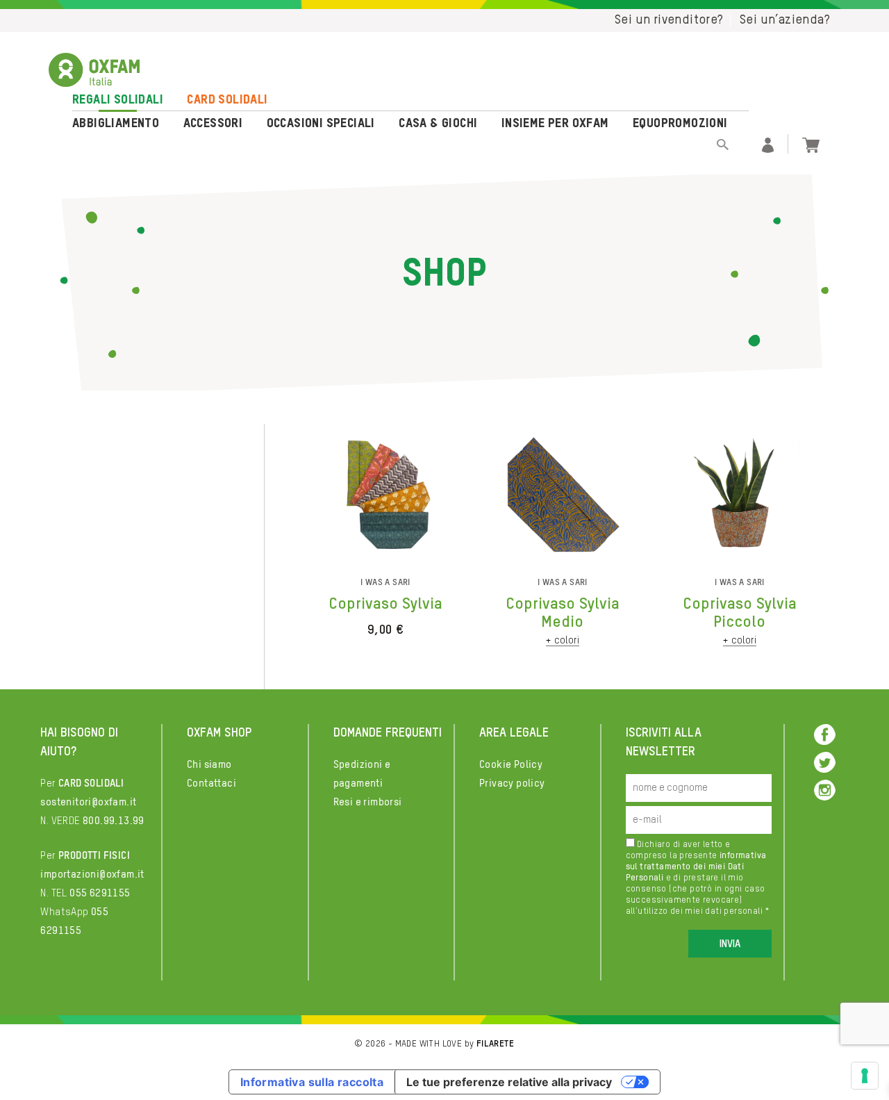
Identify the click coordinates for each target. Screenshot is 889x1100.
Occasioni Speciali (321, 123)
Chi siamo (209, 765)
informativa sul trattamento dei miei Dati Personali (696, 867)
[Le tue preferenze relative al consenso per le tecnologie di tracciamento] (864, 1075)
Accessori (213, 123)
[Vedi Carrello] (811, 143)
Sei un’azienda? (785, 20)
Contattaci (211, 783)
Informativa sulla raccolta (311, 1082)
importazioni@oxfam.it (92, 874)
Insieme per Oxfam (555, 123)
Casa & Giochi (438, 123)
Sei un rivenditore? (669, 20)
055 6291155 (99, 893)
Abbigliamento (115, 123)
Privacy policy (512, 783)
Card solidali (227, 100)
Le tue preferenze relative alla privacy (509, 1082)
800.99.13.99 (113, 821)
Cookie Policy (510, 765)
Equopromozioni (680, 123)
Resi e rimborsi (367, 802)
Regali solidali (117, 100)
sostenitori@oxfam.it (88, 802)
